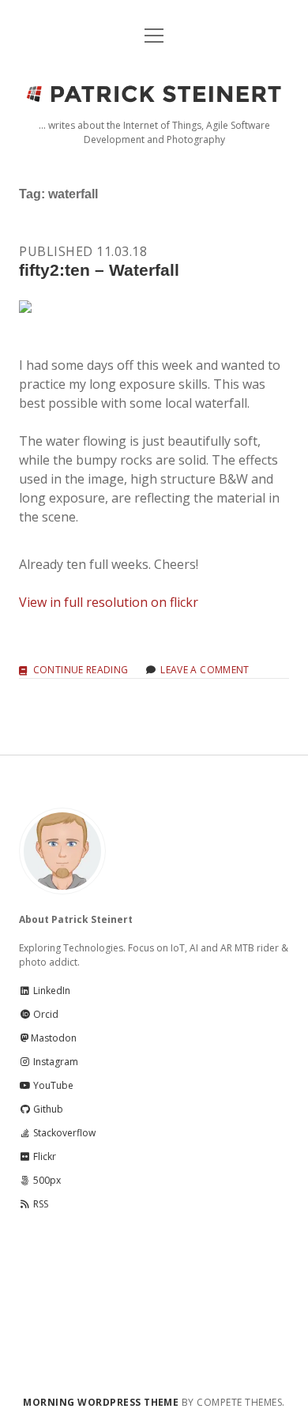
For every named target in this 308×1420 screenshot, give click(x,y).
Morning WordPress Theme (100, 1402)
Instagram (54, 1061)
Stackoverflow (63, 1132)
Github (47, 1109)
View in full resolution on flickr (108, 602)
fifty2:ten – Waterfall (99, 270)
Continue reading (80, 670)
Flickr (43, 1156)
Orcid (44, 1014)
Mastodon (54, 1038)
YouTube (52, 1085)
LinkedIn (50, 990)
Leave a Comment (204, 669)
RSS (39, 1204)
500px (46, 1180)
